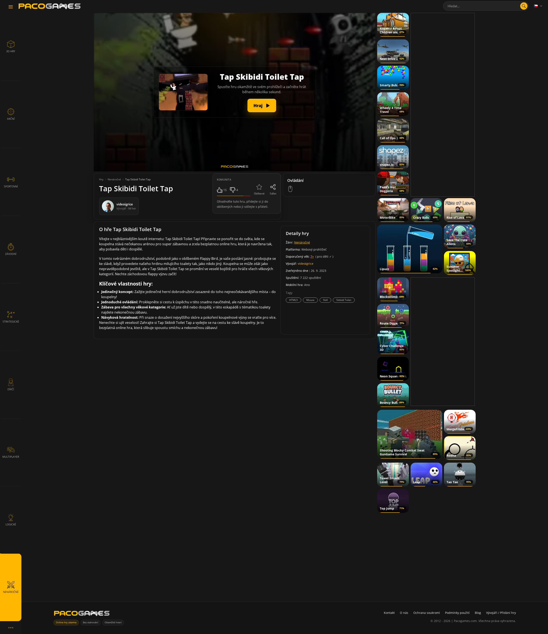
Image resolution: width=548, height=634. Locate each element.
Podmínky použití (457, 613)
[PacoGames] (82, 614)
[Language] (538, 6)
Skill (325, 300)
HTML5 (293, 300)
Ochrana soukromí (426, 613)
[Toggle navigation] (10, 7)
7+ (312, 256)
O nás (404, 613)
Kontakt (389, 613)
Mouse (310, 300)
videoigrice (305, 264)
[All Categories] (10, 627)
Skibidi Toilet (343, 300)
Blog (478, 613)
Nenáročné (302, 242)
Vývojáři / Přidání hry (501, 613)
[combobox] (486, 6)
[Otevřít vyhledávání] (523, 6)
